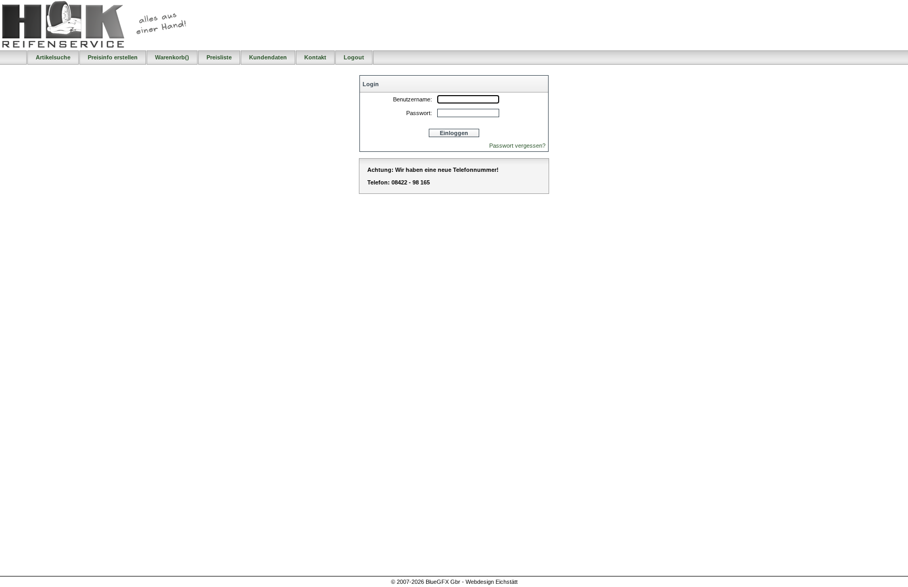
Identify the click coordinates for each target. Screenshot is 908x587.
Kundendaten (268, 57)
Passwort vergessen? (517, 145)
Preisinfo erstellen (113, 57)
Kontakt (315, 57)
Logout (354, 57)
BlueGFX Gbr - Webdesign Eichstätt (472, 582)
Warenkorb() (172, 57)
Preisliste (219, 57)
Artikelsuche (53, 57)
